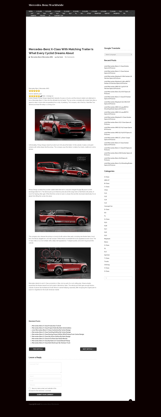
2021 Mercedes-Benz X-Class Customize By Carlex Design (51, 330)
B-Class (48, 11)
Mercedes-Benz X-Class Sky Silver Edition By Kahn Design (51, 336)
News (31, 11)
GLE (64, 13)
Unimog (33, 15)
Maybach (117, 13)
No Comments (69, 57)
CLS (32, 13)
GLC (57, 13)
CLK (38, 13)
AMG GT (107, 13)
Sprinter (98, 13)
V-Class (94, 11)
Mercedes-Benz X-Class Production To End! (46, 326)
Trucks (42, 15)
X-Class (103, 11)
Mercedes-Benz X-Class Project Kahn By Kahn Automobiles (51, 328)
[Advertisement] (80, 31)
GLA (44, 13)
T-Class (112, 11)
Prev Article (38, 349)
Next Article (88, 349)
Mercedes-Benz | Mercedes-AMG (42, 57)
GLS (70, 13)
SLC (82, 13)
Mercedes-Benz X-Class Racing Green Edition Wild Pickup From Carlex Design (58, 334)
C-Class (57, 11)
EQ (124, 13)
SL (76, 13)
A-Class (39, 11)
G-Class (85, 11)
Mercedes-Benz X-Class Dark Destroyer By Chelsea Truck (51, 343)
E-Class (66, 11)
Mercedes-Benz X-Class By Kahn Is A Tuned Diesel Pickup (51, 340)
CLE (127, 11)
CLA (120, 11)
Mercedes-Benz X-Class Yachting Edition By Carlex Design (51, 332)
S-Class (75, 11)
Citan (89, 13)
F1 (49, 15)
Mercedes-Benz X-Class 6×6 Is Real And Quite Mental (49, 338)
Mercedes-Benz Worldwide (46, 5)
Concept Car (58, 15)
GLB (51, 13)
